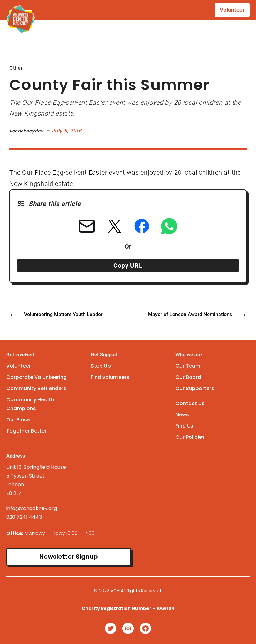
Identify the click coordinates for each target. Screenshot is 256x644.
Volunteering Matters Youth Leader (63, 314)
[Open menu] (205, 10)
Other (16, 68)
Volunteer (232, 9)
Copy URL (127, 265)
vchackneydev (26, 131)
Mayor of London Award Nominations (190, 314)
